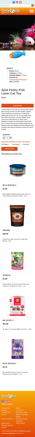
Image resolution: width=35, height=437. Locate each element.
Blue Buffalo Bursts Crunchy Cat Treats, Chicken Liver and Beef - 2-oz (15, 373)
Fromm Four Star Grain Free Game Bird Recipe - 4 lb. (15, 240)
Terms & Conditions (7, 419)
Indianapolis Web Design (8, 433)
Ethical (16, 71)
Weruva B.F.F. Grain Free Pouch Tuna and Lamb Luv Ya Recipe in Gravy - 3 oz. (16, 285)
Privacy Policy (20, 423)
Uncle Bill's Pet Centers (10, 11)
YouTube (20, 2)
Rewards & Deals (21, 412)
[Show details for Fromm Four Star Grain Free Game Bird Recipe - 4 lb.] (17, 216)
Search (32, 5)
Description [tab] (17, 105)
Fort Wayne (5, 144)
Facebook (14, 2)
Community (19, 410)
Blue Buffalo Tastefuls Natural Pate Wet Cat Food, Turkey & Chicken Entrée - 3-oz (17, 195)
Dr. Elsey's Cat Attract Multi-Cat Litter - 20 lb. (17, 329)
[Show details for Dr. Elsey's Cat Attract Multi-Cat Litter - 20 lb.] (17, 306)
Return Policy (5, 423)
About (18, 408)
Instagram (17, 2)
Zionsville (26, 144)
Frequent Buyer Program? (18, 79)
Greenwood (16, 144)
